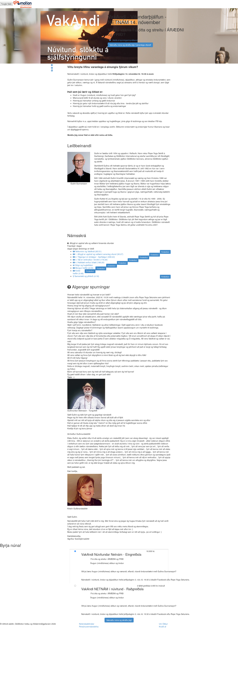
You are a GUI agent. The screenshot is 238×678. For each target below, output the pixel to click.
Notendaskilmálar (86, 623)
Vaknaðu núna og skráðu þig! (119, 620)
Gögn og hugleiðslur (84, 265)
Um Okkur (163, 623)
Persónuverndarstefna (88, 626)
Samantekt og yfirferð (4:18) (87, 276)
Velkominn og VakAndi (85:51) (88, 251)
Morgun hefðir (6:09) (84, 267)
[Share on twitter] (52, 67)
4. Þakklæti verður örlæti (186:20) (89, 262)
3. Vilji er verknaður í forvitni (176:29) (91, 259)
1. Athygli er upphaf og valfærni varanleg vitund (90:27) (99, 254)
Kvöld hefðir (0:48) (78, 272)
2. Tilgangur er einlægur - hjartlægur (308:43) (95, 256)
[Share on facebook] (52, 65)
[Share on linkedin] (52, 70)
